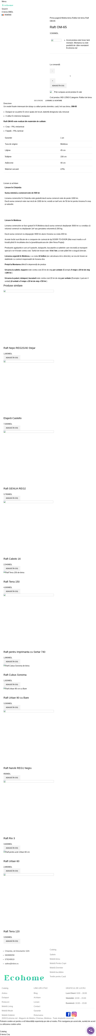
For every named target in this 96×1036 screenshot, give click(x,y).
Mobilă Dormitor (56, 968)
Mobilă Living (7, 1006)
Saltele (53, 955)
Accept (4, 1028)
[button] (12, 941)
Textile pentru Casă (58, 977)
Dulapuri (5, 998)
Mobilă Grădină (8, 1015)
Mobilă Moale (7, 1011)
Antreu (4, 993)
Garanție (37, 1011)
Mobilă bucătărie (57, 972)
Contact (37, 1006)
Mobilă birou (55, 959)
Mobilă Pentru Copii (58, 963)
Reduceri (5, 1002)
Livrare (36, 1002)
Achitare (37, 998)
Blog (36, 993)
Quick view (6, 927)
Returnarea (38, 1015)
